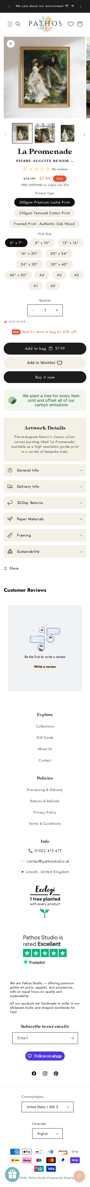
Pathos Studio (37, 1178)
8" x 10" (42, 242)
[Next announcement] (80, 6)
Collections (45, 726)
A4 (42, 275)
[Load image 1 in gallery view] (22, 133)
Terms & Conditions (45, 823)
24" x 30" (29, 264)
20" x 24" (59, 253)
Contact (45, 760)
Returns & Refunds (45, 801)
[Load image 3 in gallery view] (68, 133)
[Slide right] (84, 134)
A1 (36, 285)
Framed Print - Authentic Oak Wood (44, 223)
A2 (76, 275)
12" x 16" (70, 242)
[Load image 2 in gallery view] (45, 133)
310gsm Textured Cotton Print (44, 213)
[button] (10, 24)
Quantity (45, 300)
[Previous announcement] (9, 6)
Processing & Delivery (45, 789)
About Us (45, 748)
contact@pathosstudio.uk (48, 861)
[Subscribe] (72, 1038)
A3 (59, 275)
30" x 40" (59, 264)
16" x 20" (29, 253)
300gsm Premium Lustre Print (44, 202)
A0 (52, 285)
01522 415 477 (48, 851)
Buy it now (45, 377)
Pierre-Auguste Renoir (42, 161)
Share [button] (14, 568)
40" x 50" (18, 275)
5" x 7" (16, 242)
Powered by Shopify (60, 1178)
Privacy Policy (45, 812)
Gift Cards (45, 737)
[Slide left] (5, 134)
